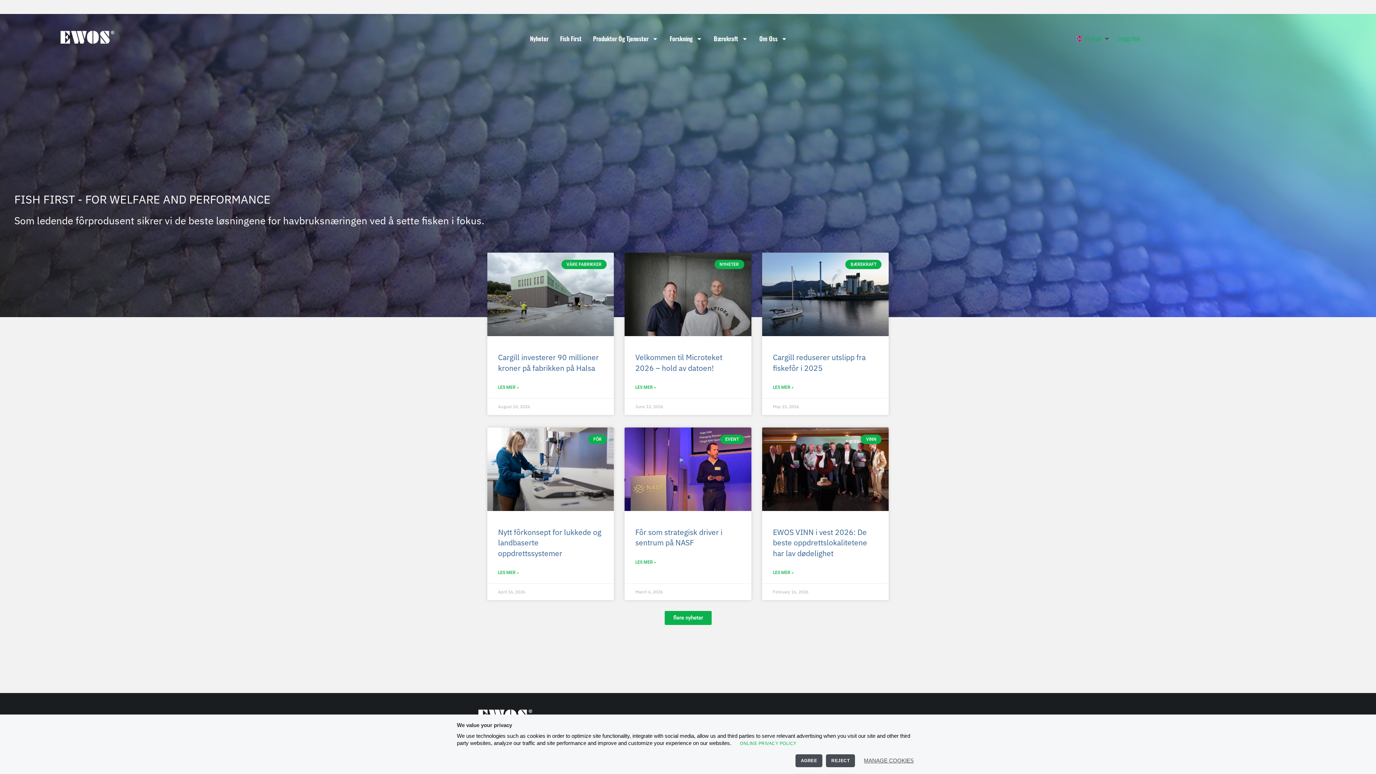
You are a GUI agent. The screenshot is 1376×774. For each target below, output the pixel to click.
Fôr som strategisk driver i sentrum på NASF (678, 537)
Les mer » (508, 387)
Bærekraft (726, 38)
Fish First (571, 38)
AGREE (809, 760)
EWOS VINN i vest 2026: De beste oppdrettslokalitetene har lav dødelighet (820, 542)
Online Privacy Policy (768, 743)
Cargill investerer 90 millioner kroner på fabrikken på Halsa (548, 362)
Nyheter (539, 38)
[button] (1093, 38)
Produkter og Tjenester (621, 38)
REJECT (840, 760)
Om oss (768, 38)
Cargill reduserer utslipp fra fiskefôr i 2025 (819, 362)
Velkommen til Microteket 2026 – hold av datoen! (678, 362)
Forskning (681, 38)
